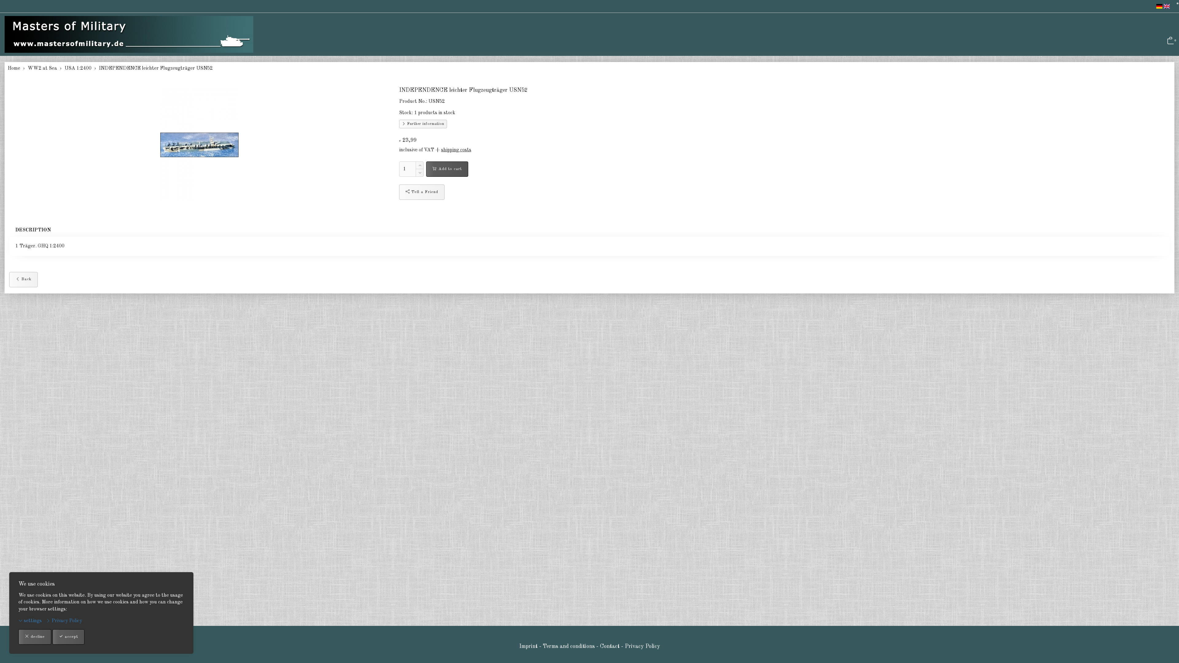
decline (37, 637)
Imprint (528, 646)
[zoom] (199, 145)
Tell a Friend (424, 192)
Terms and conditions (569, 646)
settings (32, 620)
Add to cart (449, 169)
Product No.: (413, 101)
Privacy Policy (66, 620)
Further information (425, 124)
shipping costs (456, 150)
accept (70, 637)
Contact (610, 646)
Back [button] (25, 279)
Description (33, 230)
